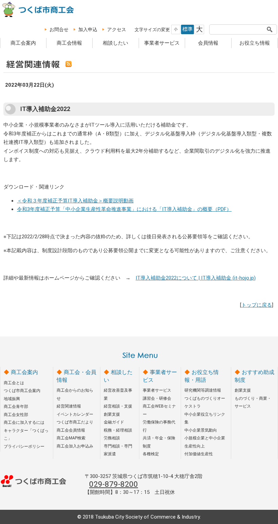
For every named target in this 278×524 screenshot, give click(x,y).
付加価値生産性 (198, 454)
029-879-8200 (113, 484)
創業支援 (112, 414)
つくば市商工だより (75, 422)
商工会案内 (23, 43)
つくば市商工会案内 (22, 390)
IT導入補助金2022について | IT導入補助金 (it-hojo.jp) (196, 278)
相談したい (115, 43)
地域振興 (12, 398)
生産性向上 (194, 446)
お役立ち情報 (254, 43)
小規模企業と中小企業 (204, 438)
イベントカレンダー (75, 414)
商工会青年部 (16, 406)
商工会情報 (69, 43)
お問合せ (58, 29)
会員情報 (208, 43)
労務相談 (112, 438)
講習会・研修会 (157, 398)
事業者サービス (162, 43)
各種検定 (151, 454)
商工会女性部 (16, 414)
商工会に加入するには (24, 422)
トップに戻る (256, 305)
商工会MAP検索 (71, 438)
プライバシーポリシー (24, 446)
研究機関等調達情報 (202, 390)
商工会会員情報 (71, 430)
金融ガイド (114, 422)
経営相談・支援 (118, 406)
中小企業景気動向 (200, 430)
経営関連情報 (69, 406)
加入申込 (87, 29)
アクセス (116, 29)
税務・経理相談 (118, 430)
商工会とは (14, 382)
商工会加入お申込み (75, 446)
